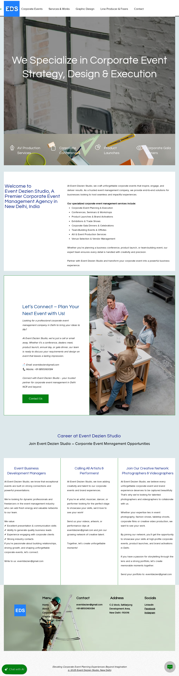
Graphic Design (50, 616)
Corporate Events (51, 612)
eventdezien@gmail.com (46, 364)
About (45, 608)
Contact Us (48, 624)
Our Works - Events (52, 620)
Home (45, 604)
